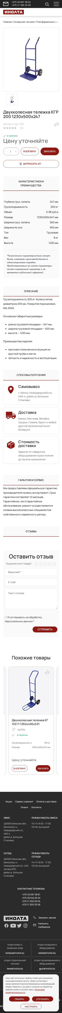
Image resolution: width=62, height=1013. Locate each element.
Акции (9, 801)
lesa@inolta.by (15, 968)
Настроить (31, 1006)
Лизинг (24, 807)
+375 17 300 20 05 (21, 5)
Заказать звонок (47, 917)
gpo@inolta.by (47, 968)
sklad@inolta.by (47, 952)
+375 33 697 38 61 (21, 2)
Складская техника (24, 21)
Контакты (36, 807)
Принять (19, 999)
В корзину (29, 151)
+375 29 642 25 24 (31, 897)
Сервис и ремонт (24, 801)
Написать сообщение (44, 925)
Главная (7, 21)
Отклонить (42, 999)
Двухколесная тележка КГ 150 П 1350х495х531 (30, 722)
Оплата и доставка (46, 801)
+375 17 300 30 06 (31, 904)
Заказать (43, 768)
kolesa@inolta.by (15, 952)
